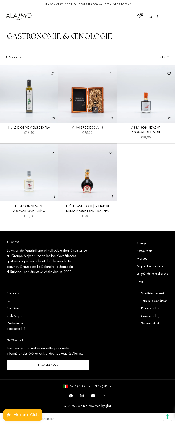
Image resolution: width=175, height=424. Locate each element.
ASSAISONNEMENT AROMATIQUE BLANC (29, 209)
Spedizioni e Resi (152, 293)
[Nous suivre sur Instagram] (82, 396)
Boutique (142, 243)
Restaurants (144, 250)
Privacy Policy (150, 308)
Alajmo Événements (150, 266)
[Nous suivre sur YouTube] (93, 396)
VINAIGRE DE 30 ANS (87, 128)
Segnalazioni (150, 323)
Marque (142, 258)
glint (108, 406)
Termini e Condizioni (154, 300)
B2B (10, 300)
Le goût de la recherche (152, 273)
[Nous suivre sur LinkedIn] (104, 396)
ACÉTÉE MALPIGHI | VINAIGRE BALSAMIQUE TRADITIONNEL (87, 209)
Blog (140, 281)
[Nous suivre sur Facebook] (71, 396)
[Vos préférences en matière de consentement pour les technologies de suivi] (167, 417)
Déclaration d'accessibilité (16, 326)
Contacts (13, 293)
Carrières (13, 308)
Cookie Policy (150, 316)
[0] (139, 16)
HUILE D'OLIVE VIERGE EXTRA (29, 128)
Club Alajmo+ (16, 316)
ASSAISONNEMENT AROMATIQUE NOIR (146, 130)
